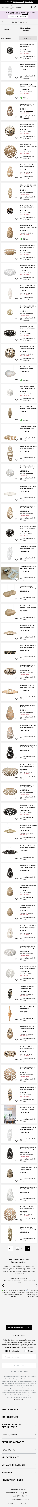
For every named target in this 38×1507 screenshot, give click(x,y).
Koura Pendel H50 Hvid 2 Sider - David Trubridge (28, 926)
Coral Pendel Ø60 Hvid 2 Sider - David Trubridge (27, 387)
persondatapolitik (19, 1399)
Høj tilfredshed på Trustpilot (23, 2)
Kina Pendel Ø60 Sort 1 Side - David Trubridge (27, 1047)
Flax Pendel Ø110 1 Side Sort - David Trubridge (27, 1108)
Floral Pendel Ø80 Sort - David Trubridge (27, 45)
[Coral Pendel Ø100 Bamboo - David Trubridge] (19, 151)
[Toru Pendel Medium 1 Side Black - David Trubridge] (19, 993)
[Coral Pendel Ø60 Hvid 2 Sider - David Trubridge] (19, 393)
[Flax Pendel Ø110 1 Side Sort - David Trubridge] (19, 1114)
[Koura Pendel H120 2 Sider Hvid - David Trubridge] (19, 1194)
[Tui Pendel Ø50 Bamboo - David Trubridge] (19, 912)
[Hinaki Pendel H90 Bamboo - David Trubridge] (19, 414)
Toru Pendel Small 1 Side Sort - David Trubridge (28, 567)
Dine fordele (10, 1434)
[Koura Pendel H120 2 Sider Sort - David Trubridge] (19, 752)
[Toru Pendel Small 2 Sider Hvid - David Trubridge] (19, 1134)
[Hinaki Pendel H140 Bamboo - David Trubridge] (19, 1234)
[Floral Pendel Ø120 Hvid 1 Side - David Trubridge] (19, 1214)
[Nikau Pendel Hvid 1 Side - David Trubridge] (19, 1014)
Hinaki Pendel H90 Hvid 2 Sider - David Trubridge (28, 65)
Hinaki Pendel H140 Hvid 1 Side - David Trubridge (28, 447)
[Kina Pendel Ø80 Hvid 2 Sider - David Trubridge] (19, 953)
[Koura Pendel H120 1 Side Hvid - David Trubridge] (19, 732)
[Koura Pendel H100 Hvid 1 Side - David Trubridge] (19, 513)
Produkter (7, 29)
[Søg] (31, 7)
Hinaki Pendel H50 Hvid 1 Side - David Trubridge (28, 186)
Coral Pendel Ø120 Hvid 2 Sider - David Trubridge (28, 967)
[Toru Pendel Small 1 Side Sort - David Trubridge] (19, 573)
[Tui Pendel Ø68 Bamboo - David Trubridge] (19, 892)
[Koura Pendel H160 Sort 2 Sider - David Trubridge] (19, 872)
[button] (16, 57)
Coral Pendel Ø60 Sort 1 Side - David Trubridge (27, 206)
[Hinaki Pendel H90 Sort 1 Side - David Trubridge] (19, 1094)
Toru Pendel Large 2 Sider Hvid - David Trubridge (28, 547)
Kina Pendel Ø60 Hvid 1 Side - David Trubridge (27, 246)
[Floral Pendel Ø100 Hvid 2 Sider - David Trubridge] (19, 473)
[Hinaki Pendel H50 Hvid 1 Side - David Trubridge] (19, 192)
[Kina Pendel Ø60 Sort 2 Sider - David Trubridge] (19, 333)
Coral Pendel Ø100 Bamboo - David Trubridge (28, 145)
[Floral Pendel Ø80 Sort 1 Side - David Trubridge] (19, 353)
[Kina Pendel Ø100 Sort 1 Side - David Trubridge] (19, 672)
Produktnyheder (12, 1479)
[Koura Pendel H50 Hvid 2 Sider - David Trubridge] (19, 933)
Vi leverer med (10, 1457)
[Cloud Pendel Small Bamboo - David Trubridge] (19, 613)
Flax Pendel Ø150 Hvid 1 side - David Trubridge (27, 686)
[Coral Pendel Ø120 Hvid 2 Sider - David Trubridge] (19, 973)
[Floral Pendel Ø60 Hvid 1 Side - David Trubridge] (19, 313)
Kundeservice (10, 1409)
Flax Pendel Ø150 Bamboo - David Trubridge (28, 826)
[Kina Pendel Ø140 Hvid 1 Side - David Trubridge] (19, 772)
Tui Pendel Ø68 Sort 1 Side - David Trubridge (28, 1168)
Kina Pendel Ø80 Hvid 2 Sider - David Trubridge (27, 947)
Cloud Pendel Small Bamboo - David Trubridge (28, 606)
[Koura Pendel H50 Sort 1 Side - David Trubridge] (19, 111)
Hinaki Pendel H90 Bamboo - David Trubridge (28, 407)
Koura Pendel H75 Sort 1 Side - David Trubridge (27, 1027)
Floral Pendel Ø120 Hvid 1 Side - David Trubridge (28, 1207)
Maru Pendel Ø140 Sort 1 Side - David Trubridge (28, 646)
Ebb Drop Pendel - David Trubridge (27, 706)
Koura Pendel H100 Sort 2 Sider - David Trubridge (28, 1148)
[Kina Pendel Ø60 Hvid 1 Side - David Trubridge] (19, 252)
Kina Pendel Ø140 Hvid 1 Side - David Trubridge (27, 765)
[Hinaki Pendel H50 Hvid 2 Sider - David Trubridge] (19, 293)
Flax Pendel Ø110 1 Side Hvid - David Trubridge (27, 626)
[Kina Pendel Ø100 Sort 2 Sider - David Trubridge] (19, 812)
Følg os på (8, 1449)
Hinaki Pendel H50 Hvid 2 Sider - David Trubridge (28, 286)
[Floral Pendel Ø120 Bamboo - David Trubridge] (19, 91)
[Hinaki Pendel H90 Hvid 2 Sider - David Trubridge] (19, 71)
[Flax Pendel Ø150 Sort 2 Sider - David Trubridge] (19, 853)
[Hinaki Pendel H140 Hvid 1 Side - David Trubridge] (19, 453)
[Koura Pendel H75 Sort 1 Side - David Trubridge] (19, 1033)
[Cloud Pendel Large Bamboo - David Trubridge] (19, 593)
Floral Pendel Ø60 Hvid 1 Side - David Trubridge (28, 307)
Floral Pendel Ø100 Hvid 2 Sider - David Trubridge (28, 467)
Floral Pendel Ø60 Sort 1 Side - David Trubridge (27, 125)
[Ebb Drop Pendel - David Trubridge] (19, 712)
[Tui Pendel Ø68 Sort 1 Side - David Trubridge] (19, 1174)
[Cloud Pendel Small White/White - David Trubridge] (19, 374)
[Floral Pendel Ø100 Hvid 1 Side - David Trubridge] (19, 1074)
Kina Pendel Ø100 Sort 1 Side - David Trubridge (27, 666)
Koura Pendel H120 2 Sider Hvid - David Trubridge (28, 1188)
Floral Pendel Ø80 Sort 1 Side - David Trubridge (27, 347)
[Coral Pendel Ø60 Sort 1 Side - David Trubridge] (19, 212)
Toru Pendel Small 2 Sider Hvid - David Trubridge (28, 1128)
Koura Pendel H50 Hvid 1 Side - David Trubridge (28, 165)
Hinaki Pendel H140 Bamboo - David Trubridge (28, 1228)
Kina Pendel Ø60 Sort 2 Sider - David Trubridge (27, 327)
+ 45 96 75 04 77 (20, 1496)
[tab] (19, 1409)
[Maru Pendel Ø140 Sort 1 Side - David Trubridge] (19, 652)
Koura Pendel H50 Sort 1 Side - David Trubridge (27, 105)
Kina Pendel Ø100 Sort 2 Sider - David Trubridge (27, 806)
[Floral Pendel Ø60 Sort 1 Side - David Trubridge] (19, 131)
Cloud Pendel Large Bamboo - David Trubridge (28, 587)
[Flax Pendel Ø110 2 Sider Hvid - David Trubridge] (19, 493)
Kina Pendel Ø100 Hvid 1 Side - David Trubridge (27, 786)
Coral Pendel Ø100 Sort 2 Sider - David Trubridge (28, 527)
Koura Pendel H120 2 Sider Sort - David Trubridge (28, 746)
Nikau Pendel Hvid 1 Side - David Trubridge (28, 1007)
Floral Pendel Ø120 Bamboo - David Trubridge (28, 85)
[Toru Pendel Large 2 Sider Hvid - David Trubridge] (19, 553)
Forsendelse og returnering (11, 1425)
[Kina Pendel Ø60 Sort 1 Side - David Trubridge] (19, 1054)
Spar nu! (25, 14)
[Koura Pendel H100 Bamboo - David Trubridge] (19, 232)
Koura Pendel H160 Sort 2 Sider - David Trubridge (28, 866)
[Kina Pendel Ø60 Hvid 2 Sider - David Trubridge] (19, 272)
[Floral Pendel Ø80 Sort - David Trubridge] (19, 51)
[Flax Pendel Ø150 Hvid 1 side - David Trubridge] (19, 692)
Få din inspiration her (17, 1328)
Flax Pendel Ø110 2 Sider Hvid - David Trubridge (28, 487)
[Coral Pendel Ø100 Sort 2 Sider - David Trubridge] (19, 533)
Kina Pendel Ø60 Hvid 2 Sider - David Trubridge (27, 266)
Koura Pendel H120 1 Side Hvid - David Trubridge (28, 726)
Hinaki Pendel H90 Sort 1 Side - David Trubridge (28, 1088)
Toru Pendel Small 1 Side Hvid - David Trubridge (28, 427)
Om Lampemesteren (13, 1464)
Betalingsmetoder (13, 1442)
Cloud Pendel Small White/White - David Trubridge (26, 367)
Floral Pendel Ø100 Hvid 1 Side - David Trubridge (28, 1068)
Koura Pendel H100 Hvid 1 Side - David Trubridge (28, 507)
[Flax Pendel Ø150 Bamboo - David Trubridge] (19, 832)
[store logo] (14, 7)
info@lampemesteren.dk (19, 1499)
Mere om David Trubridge (25, 29)
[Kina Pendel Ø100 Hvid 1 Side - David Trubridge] (19, 792)
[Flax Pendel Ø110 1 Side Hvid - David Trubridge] (19, 632)
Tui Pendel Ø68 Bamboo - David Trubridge (28, 886)
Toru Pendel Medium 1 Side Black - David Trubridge (27, 987)
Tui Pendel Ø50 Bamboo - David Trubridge (28, 906)
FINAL (18, 17)
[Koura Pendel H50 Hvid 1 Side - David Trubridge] (19, 172)
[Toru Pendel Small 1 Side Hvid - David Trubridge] (19, 433)
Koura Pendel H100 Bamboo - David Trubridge (28, 226)
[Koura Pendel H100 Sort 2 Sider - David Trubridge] (19, 1154)
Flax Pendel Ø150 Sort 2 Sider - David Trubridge (27, 846)
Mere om (7, 1472)
